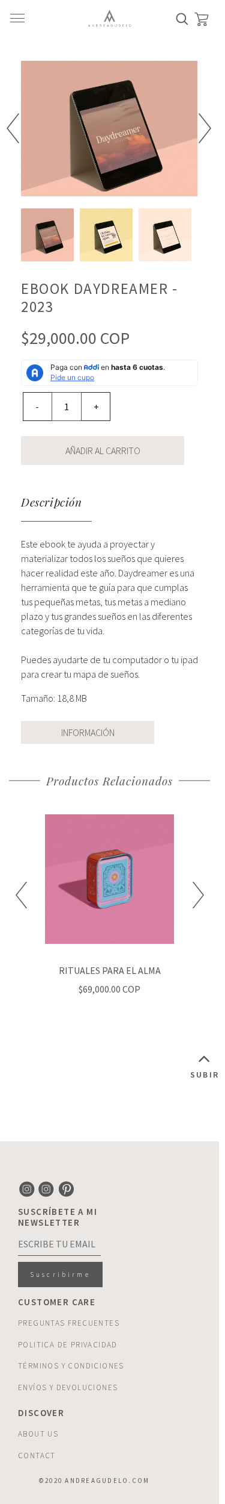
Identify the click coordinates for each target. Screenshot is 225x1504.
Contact (37, 1455)
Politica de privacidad (68, 1345)
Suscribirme (60, 1274)
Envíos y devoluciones (68, 1387)
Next (205, 128)
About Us (38, 1434)
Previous (13, 128)
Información (88, 732)
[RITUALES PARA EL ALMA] (109, 879)
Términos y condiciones (71, 1366)
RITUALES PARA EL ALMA (110, 970)
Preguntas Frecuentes (68, 1323)
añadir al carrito (102, 451)
